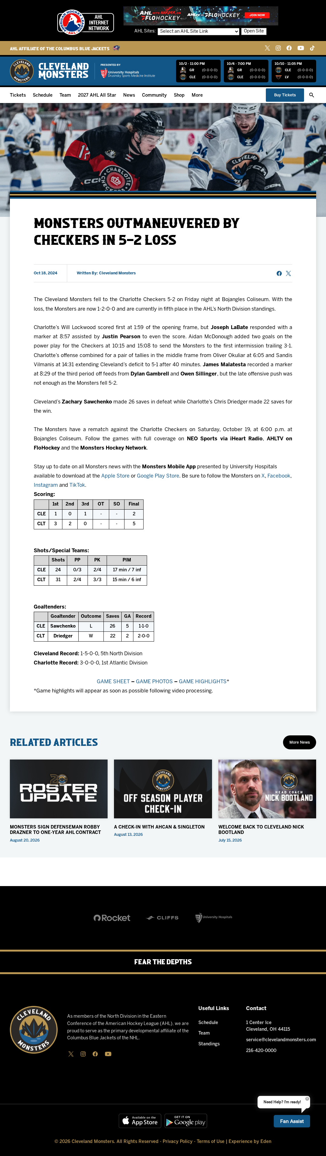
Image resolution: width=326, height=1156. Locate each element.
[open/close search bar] (311, 95)
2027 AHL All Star (97, 95)
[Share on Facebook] (279, 273)
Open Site (254, 31)
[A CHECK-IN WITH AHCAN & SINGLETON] (163, 789)
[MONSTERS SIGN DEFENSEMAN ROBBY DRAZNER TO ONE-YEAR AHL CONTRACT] (59, 789)
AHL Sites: (145, 31)
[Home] (49, 71)
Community (154, 95)
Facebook (278, 476)
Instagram (46, 485)
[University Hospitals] (213, 917)
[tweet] (288, 273)
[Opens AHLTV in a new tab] (201, 15)
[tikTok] (312, 48)
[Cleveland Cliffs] (163, 917)
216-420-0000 (261, 1051)
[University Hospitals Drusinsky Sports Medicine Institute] (128, 73)
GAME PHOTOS (154, 681)
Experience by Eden (250, 1142)
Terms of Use (210, 1142)
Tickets (18, 95)
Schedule (43, 95)
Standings (209, 1044)
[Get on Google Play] (186, 1121)
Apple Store (115, 476)
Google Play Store (158, 476)
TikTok (77, 485)
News (129, 95)
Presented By (111, 65)
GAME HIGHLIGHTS (203, 681)
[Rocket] (112, 917)
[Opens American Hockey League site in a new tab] (86, 22)
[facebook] (289, 48)
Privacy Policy (178, 1142)
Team (65, 95)
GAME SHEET (113, 681)
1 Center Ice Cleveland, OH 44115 (268, 1026)
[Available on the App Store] (140, 1121)
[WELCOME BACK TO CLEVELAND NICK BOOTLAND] (267, 789)
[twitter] (267, 48)
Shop (179, 95)
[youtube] (300, 48)
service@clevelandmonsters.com (281, 1040)
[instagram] (278, 48)
